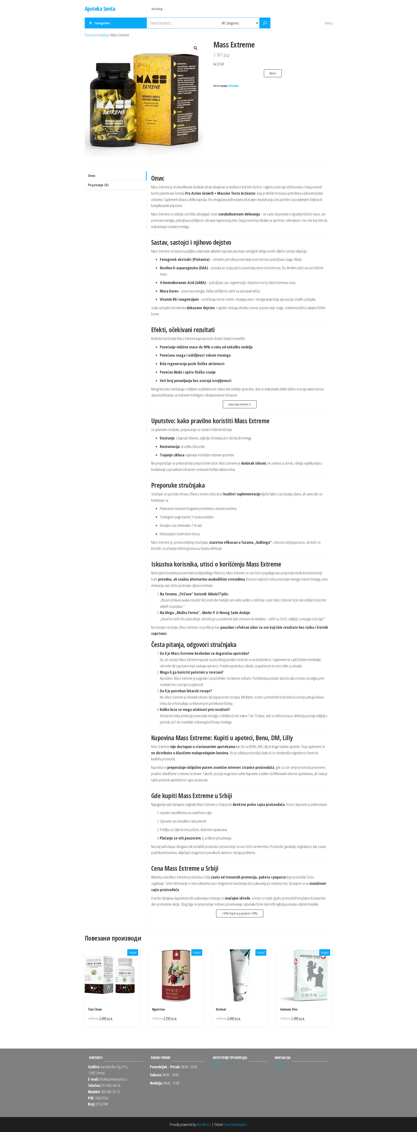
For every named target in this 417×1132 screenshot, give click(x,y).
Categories (102, 23)
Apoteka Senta (100, 9)
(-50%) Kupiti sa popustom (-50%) (240, 913)
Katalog (157, 9)
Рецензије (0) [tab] (98, 185)
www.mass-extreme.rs (239, 404)
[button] (196, 48)
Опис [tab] (92, 175)
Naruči (273, 73)
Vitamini (233, 86)
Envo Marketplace (235, 1124)
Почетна (90, 35)
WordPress (204, 1124)
